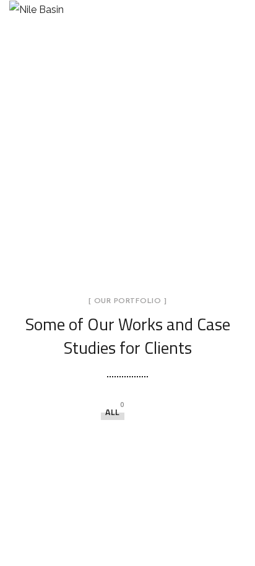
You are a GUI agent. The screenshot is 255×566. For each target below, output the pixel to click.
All (112, 411)
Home (57, 163)
